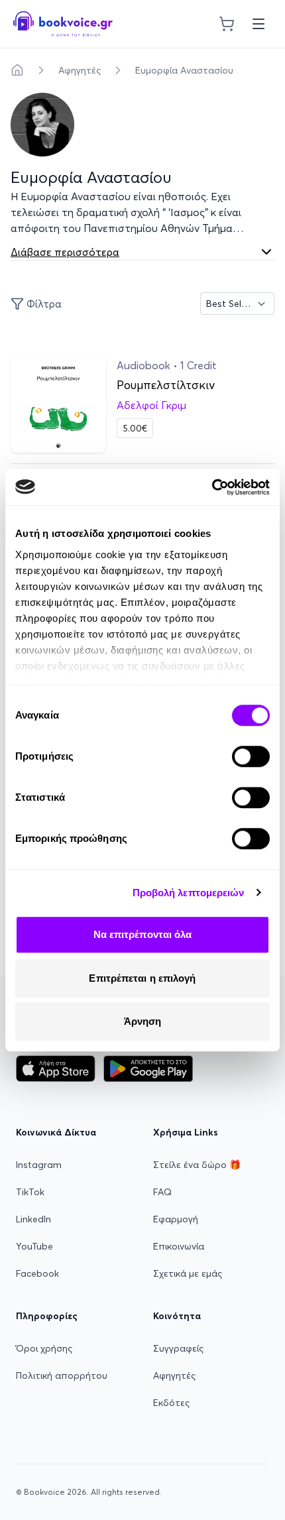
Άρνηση (143, 1021)
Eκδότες (171, 1403)
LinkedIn (33, 1219)
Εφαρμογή (175, 1219)
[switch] (251, 756)
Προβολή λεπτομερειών (189, 892)
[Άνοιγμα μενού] (258, 24)
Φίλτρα (44, 303)
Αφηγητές (79, 70)
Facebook (37, 1273)
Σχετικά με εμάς (187, 1273)
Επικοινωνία (178, 1246)
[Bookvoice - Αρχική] (63, 24)
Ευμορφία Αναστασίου (184, 70)
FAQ (162, 1192)
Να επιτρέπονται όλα (142, 934)
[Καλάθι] (226, 24)
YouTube (34, 1246)
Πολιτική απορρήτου (61, 1375)
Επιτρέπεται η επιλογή (142, 978)
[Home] (17, 70)
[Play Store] (148, 1068)
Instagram (39, 1165)
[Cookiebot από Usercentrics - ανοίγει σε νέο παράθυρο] (212, 487)
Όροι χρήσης (44, 1348)
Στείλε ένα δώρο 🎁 (197, 1165)
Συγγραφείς (178, 1348)
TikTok (30, 1192)
